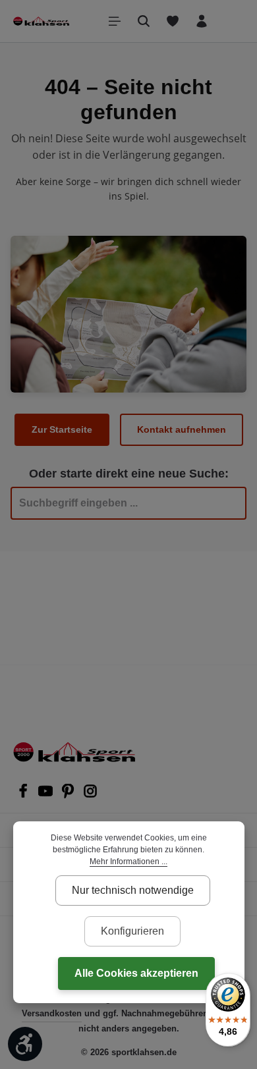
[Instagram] (90, 795)
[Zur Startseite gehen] (41, 21)
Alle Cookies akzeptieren (136, 973)
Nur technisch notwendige (133, 890)
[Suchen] (143, 21)
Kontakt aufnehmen (181, 429)
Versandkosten (52, 1013)
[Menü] (114, 21)
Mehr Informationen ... (128, 861)
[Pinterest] (69, 795)
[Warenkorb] (230, 21)
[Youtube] (46, 795)
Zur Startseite (62, 429)
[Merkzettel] (172, 21)
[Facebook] (24, 795)
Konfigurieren (132, 931)
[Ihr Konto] (201, 21)
